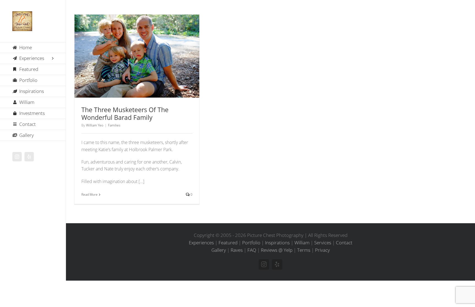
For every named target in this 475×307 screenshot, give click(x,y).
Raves (237, 250)
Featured (228, 242)
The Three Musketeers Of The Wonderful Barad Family (130, 49)
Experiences (201, 242)
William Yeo (94, 125)
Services (322, 242)
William (302, 242)
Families (137, 66)
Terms (303, 250)
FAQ (251, 250)
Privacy (322, 250)
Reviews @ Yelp (276, 250)
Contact (344, 242)
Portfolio (251, 242)
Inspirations (277, 242)
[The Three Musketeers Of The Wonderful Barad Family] (136, 56)
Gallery (144, 49)
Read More (89, 194)
